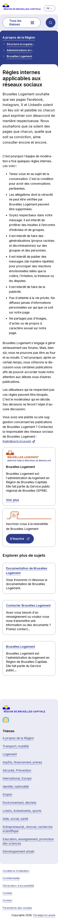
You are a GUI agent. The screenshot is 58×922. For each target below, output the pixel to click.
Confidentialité (11, 878)
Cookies (7, 893)
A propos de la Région (19, 37)
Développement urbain (18, 851)
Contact (7, 900)
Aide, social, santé (15, 819)
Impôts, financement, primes (22, 762)
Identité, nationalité (16, 786)
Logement (10, 754)
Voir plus (12, 500)
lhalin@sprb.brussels (17, 441)
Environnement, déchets (19, 803)
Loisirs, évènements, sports (22, 811)
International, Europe (17, 778)
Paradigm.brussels (44, 915)
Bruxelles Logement (19, 56)
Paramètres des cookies (17, 907)
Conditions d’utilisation (16, 870)
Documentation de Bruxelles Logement (26, 571)
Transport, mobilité (16, 746)
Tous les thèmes (15, 22)
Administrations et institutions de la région (21, 50)
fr (48, 8)
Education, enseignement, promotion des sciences (28, 841)
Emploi (7, 794)
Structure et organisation (21, 44)
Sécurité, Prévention (17, 770)
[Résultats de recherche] (50, 22)
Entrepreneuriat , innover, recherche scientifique (28, 829)
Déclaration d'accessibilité (18, 885)
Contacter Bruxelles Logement (28, 605)
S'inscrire (17, 539)
